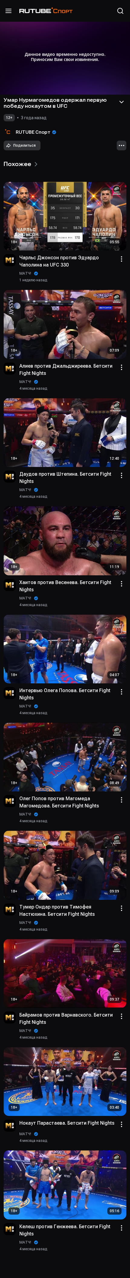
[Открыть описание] (121, 102)
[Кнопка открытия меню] (8, 11)
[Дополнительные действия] (121, 145)
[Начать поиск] (120, 11)
